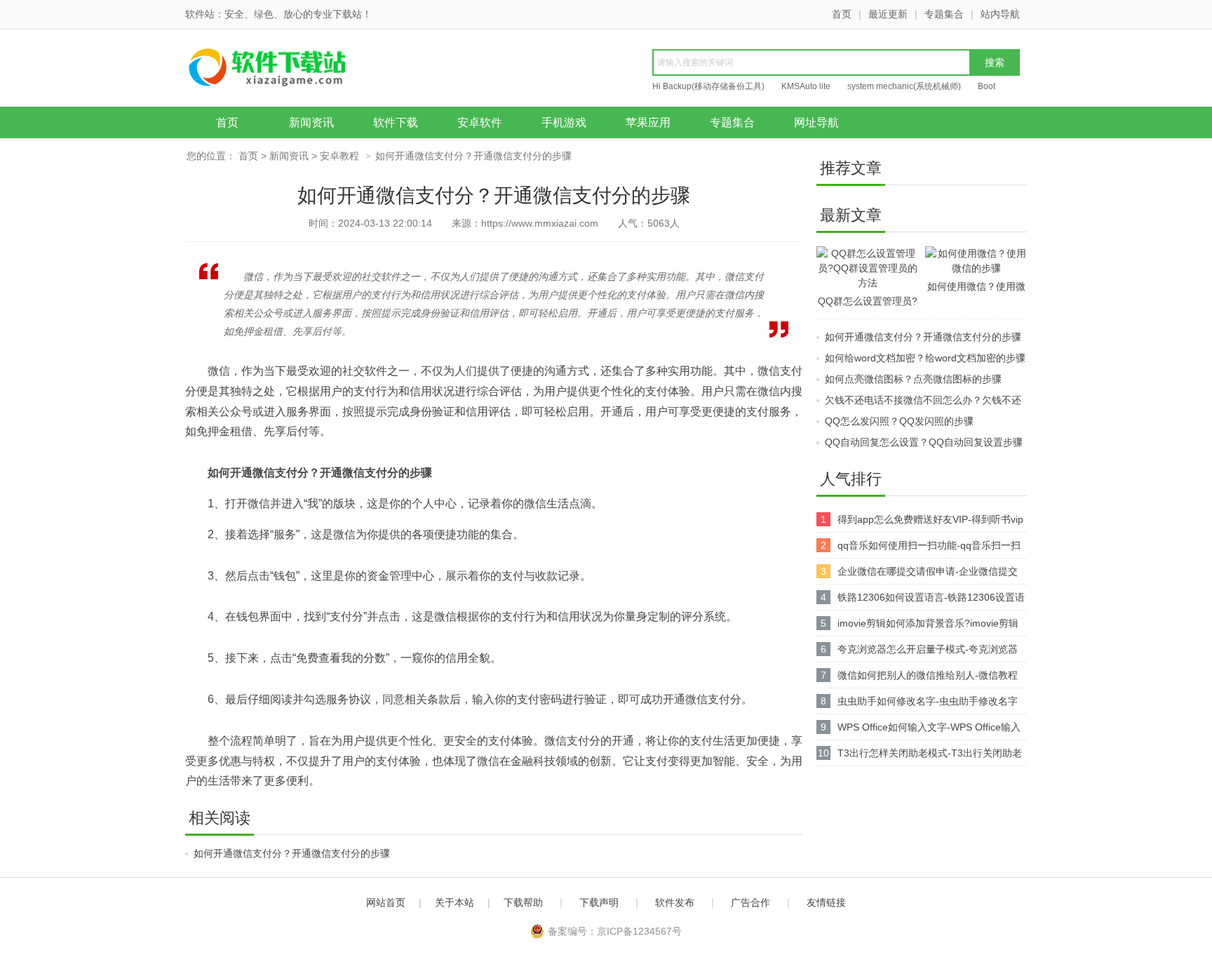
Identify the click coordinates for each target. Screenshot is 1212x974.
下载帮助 (523, 902)
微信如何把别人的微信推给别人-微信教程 (927, 675)
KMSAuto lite (805, 86)
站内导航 (1000, 14)
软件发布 (674, 902)
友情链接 (826, 902)
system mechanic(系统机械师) (904, 86)
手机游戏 (563, 122)
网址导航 (816, 122)
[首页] (294, 69)
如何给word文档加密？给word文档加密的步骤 (925, 357)
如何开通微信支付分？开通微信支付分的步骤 (292, 853)
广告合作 (750, 902)
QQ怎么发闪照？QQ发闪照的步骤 (899, 421)
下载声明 (599, 902)
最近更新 (888, 14)
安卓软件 (479, 122)
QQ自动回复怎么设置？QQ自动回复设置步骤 (924, 442)
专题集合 (944, 14)
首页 (841, 14)
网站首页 (385, 902)
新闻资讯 (311, 122)
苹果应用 (648, 122)
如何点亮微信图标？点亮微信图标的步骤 (913, 379)
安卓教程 (339, 155)
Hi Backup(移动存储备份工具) (708, 86)
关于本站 (454, 902)
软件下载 (395, 122)
